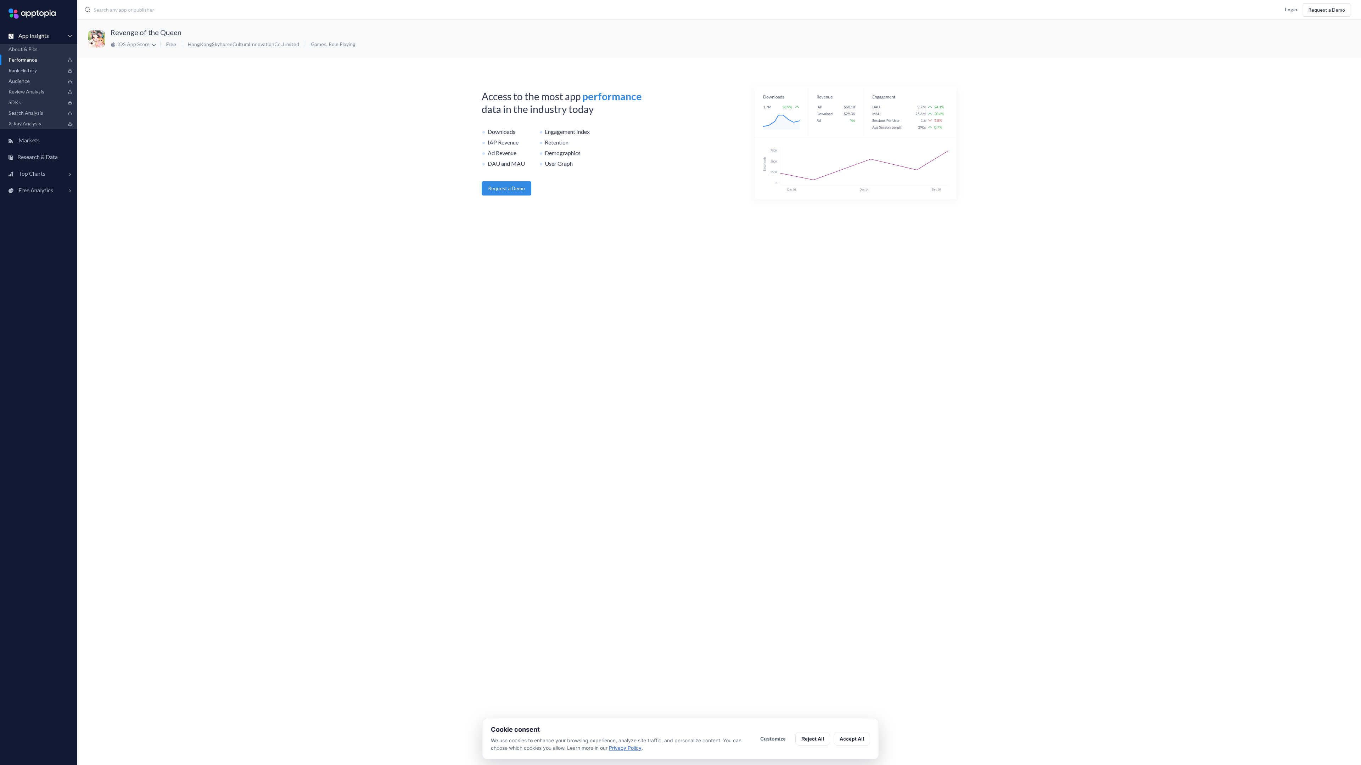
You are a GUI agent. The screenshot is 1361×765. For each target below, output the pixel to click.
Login (1291, 9)
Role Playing (342, 44)
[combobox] (511, 10)
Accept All (852, 739)
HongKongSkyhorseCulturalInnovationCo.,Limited (243, 44)
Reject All (812, 739)
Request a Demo (1326, 10)
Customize (773, 739)
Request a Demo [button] (506, 188)
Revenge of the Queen (146, 32)
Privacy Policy (625, 748)
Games (318, 44)
